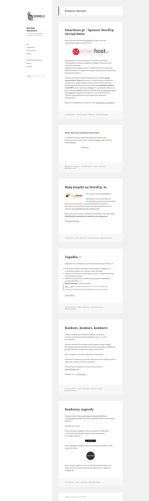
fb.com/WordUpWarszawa (34, 60)
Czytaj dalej (70, 295)
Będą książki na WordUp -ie (86, 187)
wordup (97, 238)
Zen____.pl (69, 286)
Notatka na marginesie (73, 166)
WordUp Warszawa (31, 29)
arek (96, 166)
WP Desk (73, 143)
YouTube (29, 66)
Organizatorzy (30, 47)
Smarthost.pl (69, 60)
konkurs (94, 388)
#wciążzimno (88, 40)
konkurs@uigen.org (72, 369)
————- (29, 57)
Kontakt (28, 54)
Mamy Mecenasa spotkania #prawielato (82, 132)
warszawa (95, 307)
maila (69, 470)
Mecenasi (92, 114)
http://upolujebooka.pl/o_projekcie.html (86, 209)
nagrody (91, 238)
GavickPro (73, 446)
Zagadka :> (73, 257)
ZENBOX (81, 431)
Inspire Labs (99, 140)
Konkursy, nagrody (79, 409)
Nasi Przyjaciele (31, 50)
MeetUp (28, 63)
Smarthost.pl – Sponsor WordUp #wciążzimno (89, 32)
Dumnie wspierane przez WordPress (76, 497)
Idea (27, 44)
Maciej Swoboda (82, 114)
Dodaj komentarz (103, 114)
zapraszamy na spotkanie (105, 103)
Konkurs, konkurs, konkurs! (86, 328)
